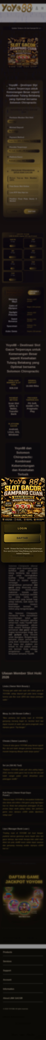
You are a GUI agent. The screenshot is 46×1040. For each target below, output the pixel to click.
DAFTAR (22, 538)
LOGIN (22, 528)
